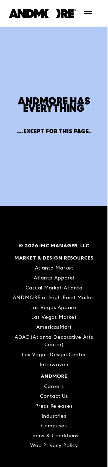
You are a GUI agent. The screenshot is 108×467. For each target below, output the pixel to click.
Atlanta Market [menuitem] (54, 268)
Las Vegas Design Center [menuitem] (54, 354)
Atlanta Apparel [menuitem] (54, 278)
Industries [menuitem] (54, 416)
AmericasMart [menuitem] (54, 327)
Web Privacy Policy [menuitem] (54, 445)
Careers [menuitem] (54, 386)
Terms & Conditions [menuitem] (54, 435)
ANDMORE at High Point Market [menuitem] (54, 297)
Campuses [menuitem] (54, 425)
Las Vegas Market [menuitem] (54, 317)
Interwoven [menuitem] (54, 364)
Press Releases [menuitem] (54, 406)
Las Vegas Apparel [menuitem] (54, 307)
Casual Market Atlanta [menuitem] (54, 288)
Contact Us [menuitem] (54, 396)
